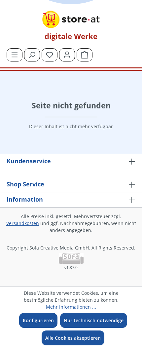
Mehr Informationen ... (71, 307)
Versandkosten (22, 223)
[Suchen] (32, 54)
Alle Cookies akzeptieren (73, 338)
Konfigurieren (38, 320)
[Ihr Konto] (67, 54)
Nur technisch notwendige (94, 320)
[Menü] (14, 54)
